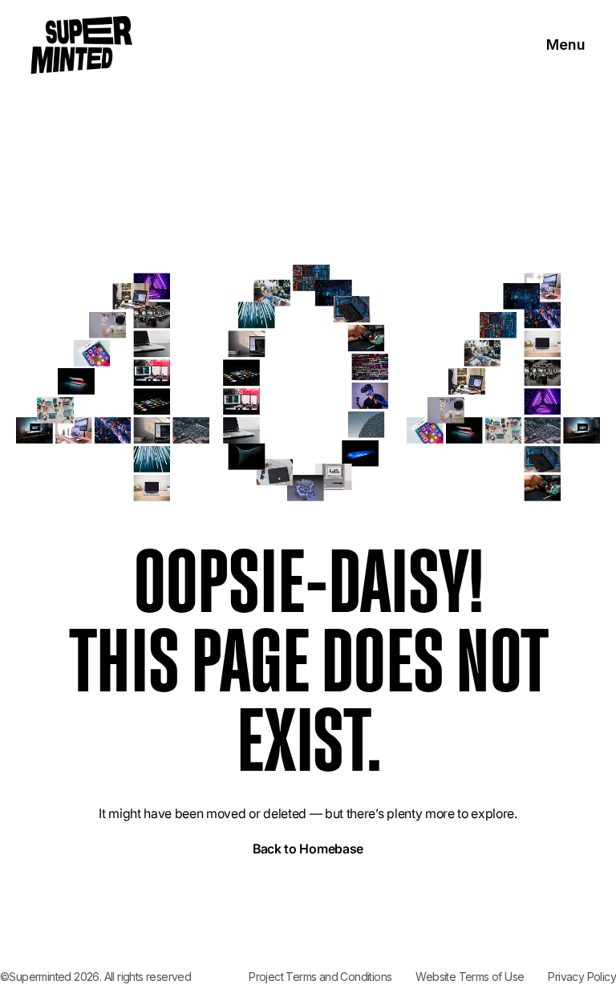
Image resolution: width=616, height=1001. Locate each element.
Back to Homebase (308, 849)
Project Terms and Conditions (320, 976)
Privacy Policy (582, 976)
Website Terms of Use (469, 976)
